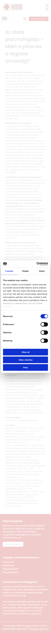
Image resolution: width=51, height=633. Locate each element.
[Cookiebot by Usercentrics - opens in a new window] (36, 263)
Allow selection (26, 360)
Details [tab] (25, 271)
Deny (25, 367)
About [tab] (42, 271)
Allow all (25, 352)
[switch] (44, 324)
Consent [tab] (9, 271)
